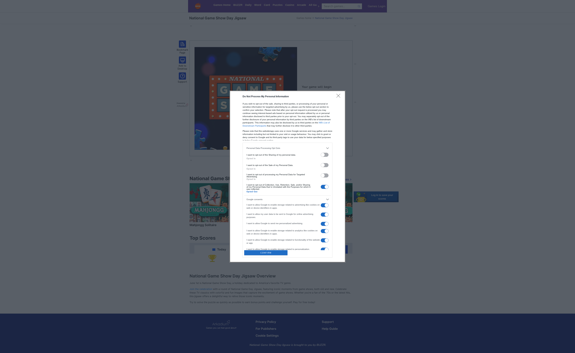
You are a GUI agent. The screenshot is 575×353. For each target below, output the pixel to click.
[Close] (339, 97)
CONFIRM (265, 253)
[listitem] (287, 148)
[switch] (325, 155)
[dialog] (287, 176)
